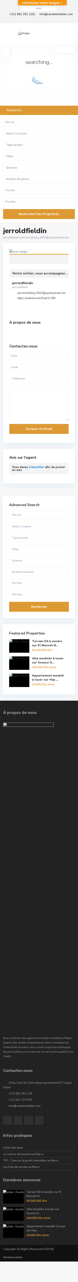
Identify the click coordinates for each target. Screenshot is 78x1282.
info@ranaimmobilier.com (56, 14)
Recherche (39, 607)
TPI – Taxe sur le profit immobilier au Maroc (30, 1160)
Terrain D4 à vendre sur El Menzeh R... (47, 643)
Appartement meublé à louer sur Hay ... (48, 678)
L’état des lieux (13, 1148)
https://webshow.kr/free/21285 (36, 298)
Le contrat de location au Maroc (23, 1154)
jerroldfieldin (39, 253)
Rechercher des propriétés (39, 214)
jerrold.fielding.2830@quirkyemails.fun (45, 237)
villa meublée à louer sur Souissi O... (48, 660)
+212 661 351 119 (21, 14)
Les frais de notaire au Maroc (21, 1167)
